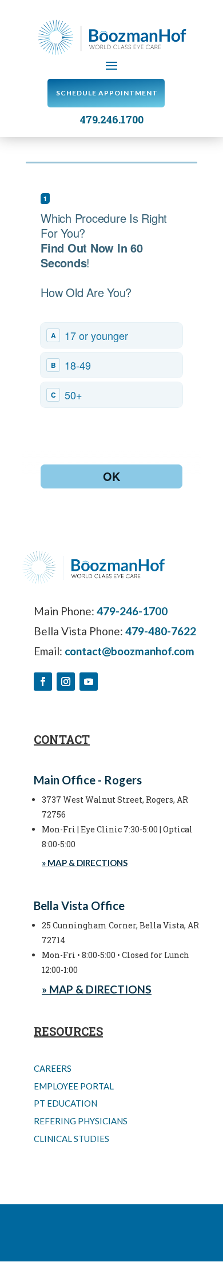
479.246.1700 (112, 119)
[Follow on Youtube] (88, 681)
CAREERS (52, 1068)
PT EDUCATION (65, 1103)
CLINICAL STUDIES (71, 1138)
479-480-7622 (160, 631)
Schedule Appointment (107, 93)
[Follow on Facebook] (43, 681)
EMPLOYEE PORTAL (74, 1086)
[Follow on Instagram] (66, 681)
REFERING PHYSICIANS (81, 1121)
